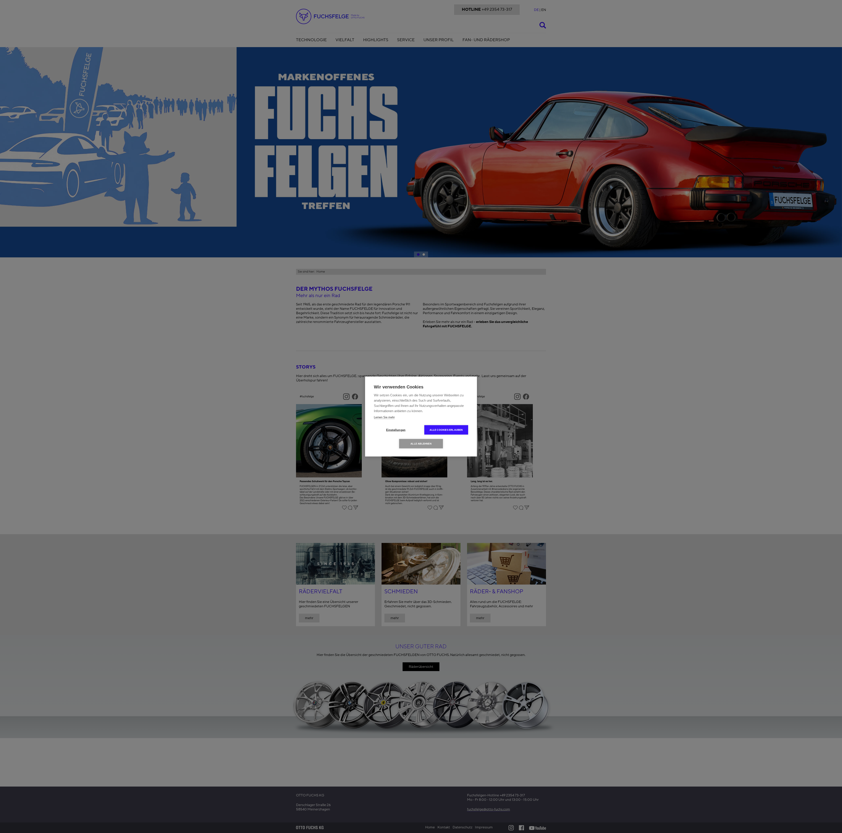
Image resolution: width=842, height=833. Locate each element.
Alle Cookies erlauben (446, 430)
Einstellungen (396, 430)
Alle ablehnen (421, 443)
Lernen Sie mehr (384, 417)
